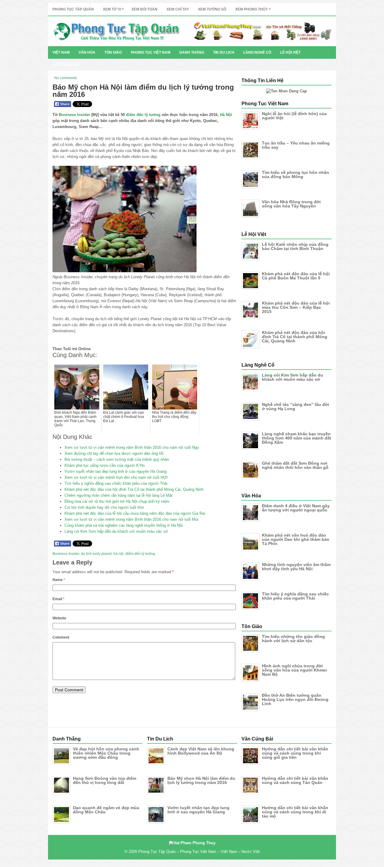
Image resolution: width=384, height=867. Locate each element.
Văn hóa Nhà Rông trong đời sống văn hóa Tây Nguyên (291, 203)
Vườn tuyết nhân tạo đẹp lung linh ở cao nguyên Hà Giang (115, 471)
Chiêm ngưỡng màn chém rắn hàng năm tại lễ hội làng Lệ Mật (118, 495)
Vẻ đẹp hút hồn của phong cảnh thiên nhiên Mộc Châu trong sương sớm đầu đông (106, 753)
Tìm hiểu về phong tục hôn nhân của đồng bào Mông (295, 174)
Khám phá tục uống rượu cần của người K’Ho (104, 465)
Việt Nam (61, 52)
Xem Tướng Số (212, 9)
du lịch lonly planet (96, 554)
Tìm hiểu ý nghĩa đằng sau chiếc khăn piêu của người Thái (115, 483)
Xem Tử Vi (113, 9)
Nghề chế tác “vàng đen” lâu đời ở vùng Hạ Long (295, 406)
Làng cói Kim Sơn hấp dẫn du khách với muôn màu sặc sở (116, 531)
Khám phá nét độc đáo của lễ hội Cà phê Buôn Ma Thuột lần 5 (296, 275)
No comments (65, 78)
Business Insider (74, 114)
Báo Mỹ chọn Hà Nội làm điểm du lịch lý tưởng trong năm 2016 (201, 780)
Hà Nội (226, 114)
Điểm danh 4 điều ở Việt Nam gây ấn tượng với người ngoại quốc (296, 507)
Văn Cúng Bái (65, 65)
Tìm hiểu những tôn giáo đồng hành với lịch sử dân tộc (293, 638)
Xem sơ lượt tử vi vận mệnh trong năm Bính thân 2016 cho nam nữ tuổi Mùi (131, 519)
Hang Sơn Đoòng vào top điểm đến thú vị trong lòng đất (104, 780)
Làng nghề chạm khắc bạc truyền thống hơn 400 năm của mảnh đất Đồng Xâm (296, 438)
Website (59, 618)
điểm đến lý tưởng (143, 114)
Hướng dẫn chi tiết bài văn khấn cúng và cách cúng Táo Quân (295, 780)
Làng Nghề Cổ (257, 52)
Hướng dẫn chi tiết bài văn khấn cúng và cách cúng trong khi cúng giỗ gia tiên (295, 753)
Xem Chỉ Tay (177, 9)
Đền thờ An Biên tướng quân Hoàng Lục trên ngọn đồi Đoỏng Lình (295, 699)
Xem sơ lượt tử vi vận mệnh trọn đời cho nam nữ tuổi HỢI (116, 477)
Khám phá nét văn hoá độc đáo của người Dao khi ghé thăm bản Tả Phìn (295, 539)
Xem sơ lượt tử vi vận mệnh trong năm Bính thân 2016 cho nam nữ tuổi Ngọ (131, 447)
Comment (60, 637)
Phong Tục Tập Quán (73, 9)
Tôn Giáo (113, 52)
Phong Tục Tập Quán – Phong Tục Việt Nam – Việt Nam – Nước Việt (199, 851)
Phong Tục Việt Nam (150, 52)
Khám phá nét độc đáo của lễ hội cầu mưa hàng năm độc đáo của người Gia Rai (134, 513)
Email (58, 599)
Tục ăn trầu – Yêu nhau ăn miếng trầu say (296, 145)
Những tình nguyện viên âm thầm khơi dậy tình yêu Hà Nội (296, 566)
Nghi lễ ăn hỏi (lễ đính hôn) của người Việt (294, 115)
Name (58, 580)
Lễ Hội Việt (290, 52)
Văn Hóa (87, 52)
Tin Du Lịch (223, 52)
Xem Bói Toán (144, 9)
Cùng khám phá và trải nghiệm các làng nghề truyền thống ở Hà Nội (123, 525)
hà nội (118, 554)
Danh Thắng (191, 52)
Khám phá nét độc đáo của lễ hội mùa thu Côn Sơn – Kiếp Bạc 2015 (296, 307)
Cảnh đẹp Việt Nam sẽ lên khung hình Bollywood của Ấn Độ (200, 750)
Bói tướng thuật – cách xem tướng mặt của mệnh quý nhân (116, 459)
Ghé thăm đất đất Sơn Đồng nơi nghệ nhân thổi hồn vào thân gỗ (295, 465)
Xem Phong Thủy (253, 9)
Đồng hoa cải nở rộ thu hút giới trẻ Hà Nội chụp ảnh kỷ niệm (117, 501)
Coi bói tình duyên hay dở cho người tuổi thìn (104, 507)
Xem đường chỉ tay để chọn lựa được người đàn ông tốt (114, 453)
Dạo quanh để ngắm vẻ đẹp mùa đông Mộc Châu (106, 809)
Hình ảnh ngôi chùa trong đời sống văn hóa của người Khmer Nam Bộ (294, 670)
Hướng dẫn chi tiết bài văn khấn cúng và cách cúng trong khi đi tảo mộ (295, 811)
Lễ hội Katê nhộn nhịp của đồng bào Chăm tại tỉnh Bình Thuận (295, 246)
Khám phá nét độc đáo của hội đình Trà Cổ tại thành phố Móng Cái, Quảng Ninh (133, 489)
